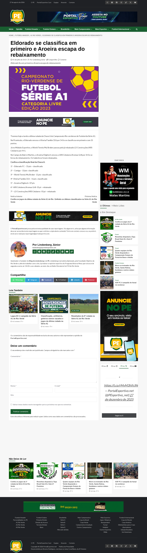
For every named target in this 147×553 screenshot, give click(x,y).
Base (41, 527)
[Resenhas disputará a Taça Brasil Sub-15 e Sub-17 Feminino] (106, 238)
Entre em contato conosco (76, 231)
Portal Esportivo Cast (44, 2)
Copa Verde (84, 522)
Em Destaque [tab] (108, 212)
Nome (13, 386)
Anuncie (64, 2)
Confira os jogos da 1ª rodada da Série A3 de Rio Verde (125, 224)
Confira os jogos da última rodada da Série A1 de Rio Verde (32, 199)
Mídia (105, 532)
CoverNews (72, 549)
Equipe (56, 2)
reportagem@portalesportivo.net (37, 234)
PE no (104, 366)
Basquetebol (105, 522)
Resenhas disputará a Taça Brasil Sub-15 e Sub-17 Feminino (125, 239)
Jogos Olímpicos (105, 520)
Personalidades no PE (20, 520)
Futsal (117, 234)
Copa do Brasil (84, 520)
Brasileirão (65, 29)
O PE (32, 2)
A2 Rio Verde (20, 525)
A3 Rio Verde (118, 219)
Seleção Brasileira (126, 530)
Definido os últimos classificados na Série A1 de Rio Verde (76, 199)
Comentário (16, 356)
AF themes (82, 549)
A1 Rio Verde (14, 310)
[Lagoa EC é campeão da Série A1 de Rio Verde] (23, 303)
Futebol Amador (31, 29)
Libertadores (126, 527)
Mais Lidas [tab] (118, 205)
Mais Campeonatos (82, 29)
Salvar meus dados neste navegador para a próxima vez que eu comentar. (42, 404)
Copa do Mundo (126, 520)
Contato (72, 2)
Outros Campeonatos (84, 527)
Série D (62, 527)
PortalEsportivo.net (50, 547)
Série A (62, 520)
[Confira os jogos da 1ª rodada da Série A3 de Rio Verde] (106, 223)
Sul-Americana (127, 532)
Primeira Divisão (41, 520)
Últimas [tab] (106, 205)
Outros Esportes (105, 530)
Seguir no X (119, 415)
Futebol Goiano (49, 29)
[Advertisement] (73, 439)
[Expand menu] (39, 29)
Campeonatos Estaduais (84, 525)
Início (11, 29)
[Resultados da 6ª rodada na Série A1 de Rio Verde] (84, 303)
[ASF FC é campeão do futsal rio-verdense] (106, 282)
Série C (62, 525)
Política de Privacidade (66, 547)
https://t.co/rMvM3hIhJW (121, 385)
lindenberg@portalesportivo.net (44, 247)
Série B (62, 522)
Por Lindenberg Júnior (37, 60)
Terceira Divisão (41, 525)
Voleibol (105, 527)
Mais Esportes (101, 29)
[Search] (136, 29)
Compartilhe (52, 60)
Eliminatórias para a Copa (126, 525)
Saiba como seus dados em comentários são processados (64, 416)
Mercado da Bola (62, 530)
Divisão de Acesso (42, 522)
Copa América (126, 522)
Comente (63, 60)
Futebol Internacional (120, 29)
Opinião (19, 29)
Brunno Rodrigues (49, 549)
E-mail (58, 386)
